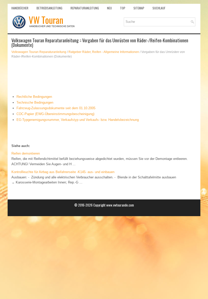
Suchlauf (158, 8)
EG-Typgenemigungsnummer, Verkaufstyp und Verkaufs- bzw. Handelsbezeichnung (77, 120)
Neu (109, 8)
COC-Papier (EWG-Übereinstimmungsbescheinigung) (55, 114)
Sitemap (138, 8)
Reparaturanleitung (85, 8)
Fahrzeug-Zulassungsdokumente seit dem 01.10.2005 (55, 108)
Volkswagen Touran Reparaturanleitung (38, 52)
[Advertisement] (104, 76)
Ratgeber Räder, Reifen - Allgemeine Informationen (103, 52)
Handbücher (19, 8)
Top (122, 8)
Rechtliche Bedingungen (34, 97)
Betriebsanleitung (49, 8)
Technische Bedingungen (34, 102)
